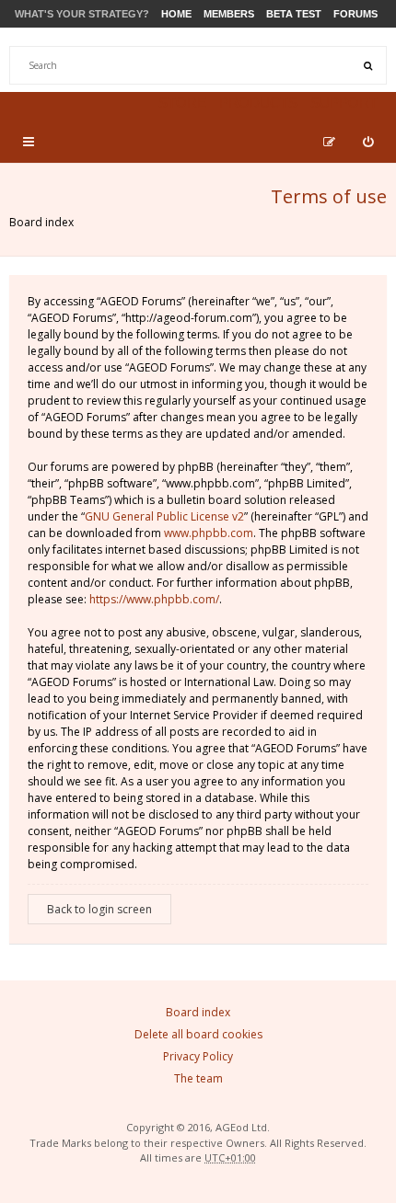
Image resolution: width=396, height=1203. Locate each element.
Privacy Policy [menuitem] (198, 1056)
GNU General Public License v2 (164, 516)
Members (229, 13)
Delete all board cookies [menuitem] (198, 1034)
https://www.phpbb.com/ (154, 599)
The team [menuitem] (198, 1078)
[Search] (367, 65)
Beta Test (293, 13)
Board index (41, 222)
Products (258, 102)
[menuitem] (368, 141)
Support (344, 102)
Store (182, 102)
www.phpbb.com (208, 533)
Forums (355, 13)
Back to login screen (99, 909)
